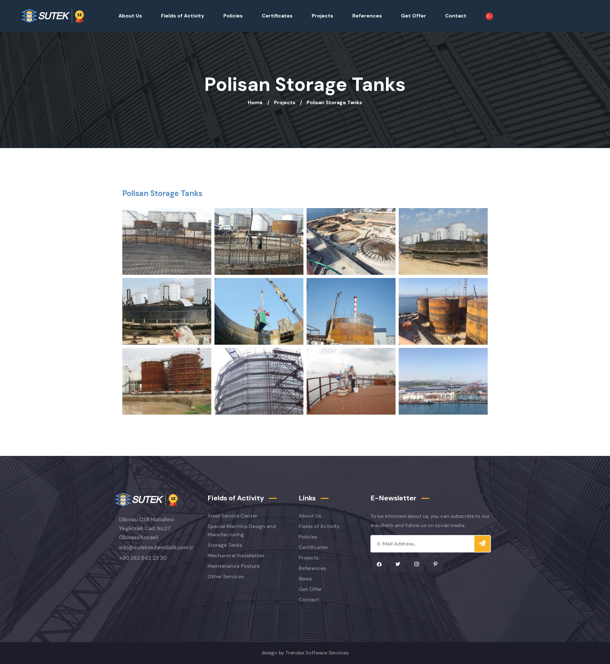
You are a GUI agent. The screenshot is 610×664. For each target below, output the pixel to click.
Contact (455, 15)
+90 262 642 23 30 (142, 558)
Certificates (277, 15)
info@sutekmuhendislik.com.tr (156, 547)
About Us (130, 15)
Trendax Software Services (317, 652)
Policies (233, 15)
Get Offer (413, 15)
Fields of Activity (182, 15)
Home (255, 102)
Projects (322, 15)
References (367, 15)
